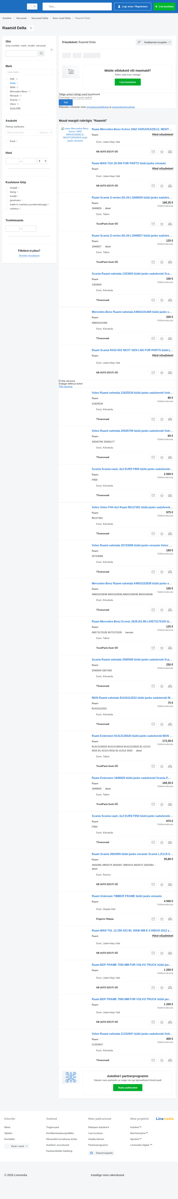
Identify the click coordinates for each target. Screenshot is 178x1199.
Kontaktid (9, 1139)
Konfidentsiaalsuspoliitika (60, 1133)
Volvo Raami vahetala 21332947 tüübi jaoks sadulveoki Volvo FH (134, 1033)
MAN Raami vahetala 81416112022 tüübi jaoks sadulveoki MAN (133, 697)
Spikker (8, 1133)
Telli (66, 102)
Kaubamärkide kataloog (59, 1150)
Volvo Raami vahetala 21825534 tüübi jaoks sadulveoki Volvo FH (134, 392)
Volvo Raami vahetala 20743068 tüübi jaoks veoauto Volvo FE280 (134, 545)
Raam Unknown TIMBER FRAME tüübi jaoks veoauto (127, 896)
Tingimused (52, 1127)
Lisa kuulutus (128, 82)
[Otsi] (46, 6)
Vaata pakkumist (127, 1087)
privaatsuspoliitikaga (98, 107)
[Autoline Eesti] (13, 6)
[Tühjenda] (51, 49)
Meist (7, 1127)
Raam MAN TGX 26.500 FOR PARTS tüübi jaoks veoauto (129, 163)
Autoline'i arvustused (57, 1145)
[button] (162, 151)
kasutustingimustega (123, 107)
